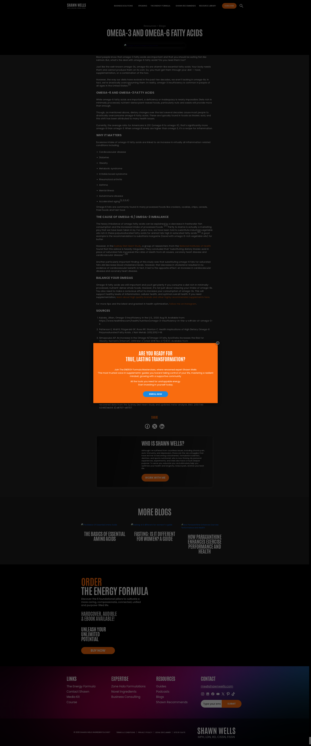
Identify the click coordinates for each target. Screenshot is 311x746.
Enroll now (155, 394)
